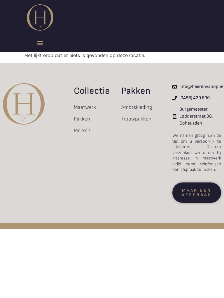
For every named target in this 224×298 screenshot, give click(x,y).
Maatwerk (85, 107)
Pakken (82, 119)
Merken (82, 130)
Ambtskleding (136, 107)
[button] (40, 43)
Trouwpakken (136, 119)
